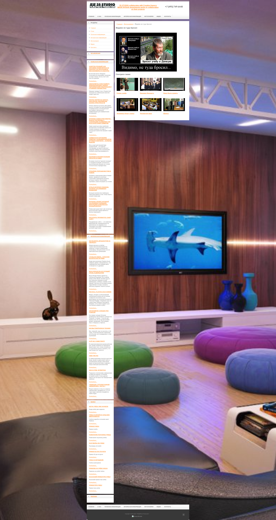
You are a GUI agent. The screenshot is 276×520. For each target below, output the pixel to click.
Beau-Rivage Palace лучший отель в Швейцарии (99, 272)
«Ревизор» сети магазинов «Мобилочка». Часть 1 (99, 385)
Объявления (95, 53)
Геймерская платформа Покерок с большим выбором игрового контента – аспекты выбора (100, 140)
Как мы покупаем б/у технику (100, 328)
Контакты (167, 16)
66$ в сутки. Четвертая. (97, 370)
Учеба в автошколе (96, 460)
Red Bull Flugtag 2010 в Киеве (100, 292)
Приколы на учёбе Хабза (98, 468)
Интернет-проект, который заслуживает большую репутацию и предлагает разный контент (99, 204)
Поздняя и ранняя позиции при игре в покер (99, 157)
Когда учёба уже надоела (98, 406)
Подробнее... (93, 81)
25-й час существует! (97, 341)
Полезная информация (113, 16)
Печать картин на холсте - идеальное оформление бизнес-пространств (99, 101)
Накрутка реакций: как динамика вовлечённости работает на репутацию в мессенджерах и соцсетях (99, 69)
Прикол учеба (94, 426)
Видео (159, 16)
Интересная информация (132, 16)
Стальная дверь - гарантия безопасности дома (99, 257)
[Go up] (183, 515)
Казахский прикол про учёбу (100, 477)
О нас (99, 16)
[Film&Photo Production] (102, 7)
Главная (91, 16)
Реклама (94, 496)
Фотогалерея (148, 16)
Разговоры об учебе (96, 443)
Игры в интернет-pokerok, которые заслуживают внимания (99, 188)
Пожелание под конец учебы (100, 435)
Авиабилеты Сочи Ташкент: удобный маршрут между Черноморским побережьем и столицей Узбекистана (100, 86)
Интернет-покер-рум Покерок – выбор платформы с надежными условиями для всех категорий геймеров (100, 121)
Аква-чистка (93, 356)
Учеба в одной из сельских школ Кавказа (99, 415)
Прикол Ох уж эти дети (97, 451)
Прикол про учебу (95, 485)
